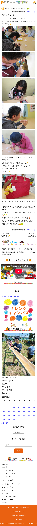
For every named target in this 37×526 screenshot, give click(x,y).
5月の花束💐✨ (7, 234)
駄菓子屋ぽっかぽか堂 (18, 515)
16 (9, 412)
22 (4, 416)
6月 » (7, 423)
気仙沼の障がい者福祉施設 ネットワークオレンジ (19, 524)
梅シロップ (6, 393)
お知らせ (5, 464)
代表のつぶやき (31, 12)
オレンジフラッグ (8, 487)
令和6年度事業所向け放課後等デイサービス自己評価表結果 (18, 253)
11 (19, 408)
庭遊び (4, 384)
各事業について (18, 512)
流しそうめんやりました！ (11, 377)
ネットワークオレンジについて (18, 508)
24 (14, 416)
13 (29, 408)
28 (34, 416)
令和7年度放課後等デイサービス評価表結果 (17, 249)
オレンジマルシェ (18, 519)
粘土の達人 (32, 234)
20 (29, 412)
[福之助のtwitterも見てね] (22, 2)
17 (14, 412)
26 (24, 416)
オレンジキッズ (7, 470)
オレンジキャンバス (9, 496)
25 (19, 416)
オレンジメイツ (7, 476)
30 (9, 420)
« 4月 (3, 423)
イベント (5, 493)
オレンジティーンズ (9, 473)
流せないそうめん (8, 381)
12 (24, 408)
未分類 (4, 503)
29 (4, 420)
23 (9, 416)
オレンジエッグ (7, 490)
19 (24, 412)
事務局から (6, 467)
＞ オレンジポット (9, 480)
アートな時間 (7, 390)
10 (14, 408)
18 (19, 412)
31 (14, 420)
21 (34, 412)
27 (29, 416)
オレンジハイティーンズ (11, 484)
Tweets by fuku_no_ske (10, 296)
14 (34, 408)
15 (4, 412)
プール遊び (6, 387)
